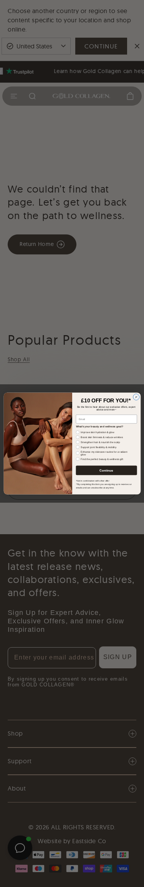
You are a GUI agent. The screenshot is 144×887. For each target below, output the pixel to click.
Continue (106, 470)
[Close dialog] (136, 397)
